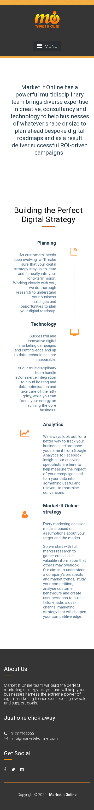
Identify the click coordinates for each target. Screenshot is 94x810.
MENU (50, 46)
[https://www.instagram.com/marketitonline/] (22, 769)
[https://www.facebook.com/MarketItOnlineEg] (5, 769)
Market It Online (63, 795)
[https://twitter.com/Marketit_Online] (13, 769)
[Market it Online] (47, 18)
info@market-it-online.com (34, 738)
